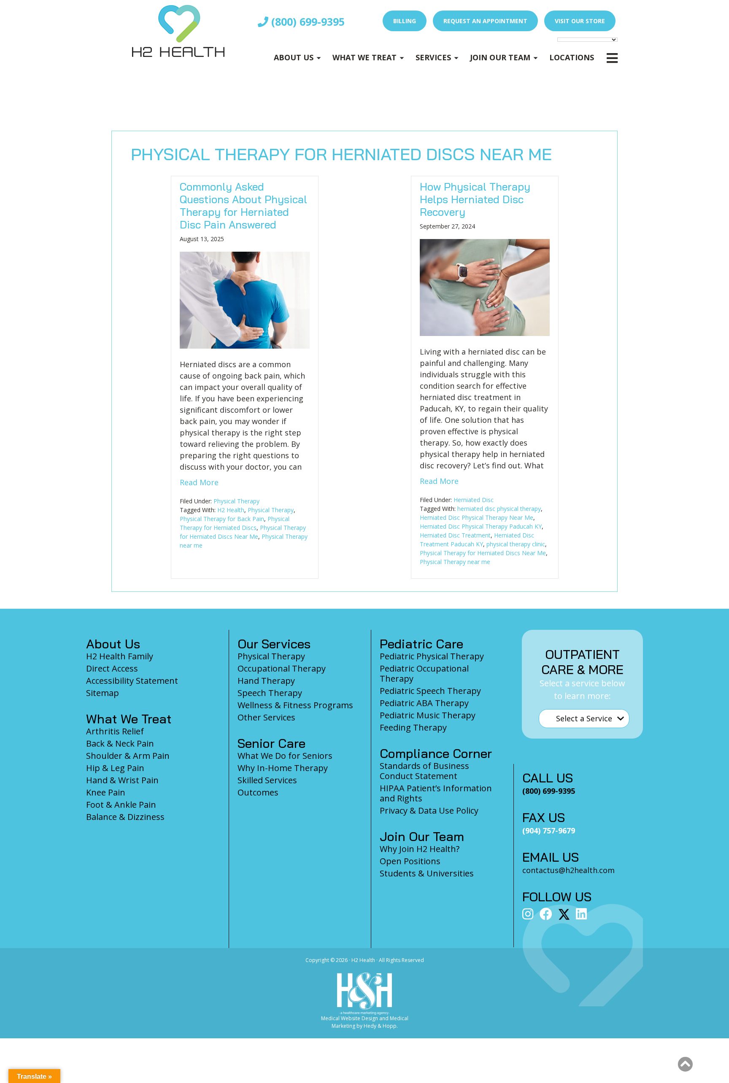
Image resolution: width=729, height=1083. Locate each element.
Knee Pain (105, 792)
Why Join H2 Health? (419, 849)
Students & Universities (427, 873)
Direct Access (112, 668)
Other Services (266, 717)
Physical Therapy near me (455, 562)
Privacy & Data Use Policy (429, 810)
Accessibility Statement (132, 680)
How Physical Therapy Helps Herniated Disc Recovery (475, 199)
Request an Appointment (485, 21)
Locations (571, 57)
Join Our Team (500, 57)
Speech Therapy (270, 693)
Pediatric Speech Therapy (430, 690)
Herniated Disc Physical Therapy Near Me (476, 517)
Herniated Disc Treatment (455, 535)
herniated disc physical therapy (499, 509)
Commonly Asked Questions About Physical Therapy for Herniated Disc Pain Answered (243, 205)
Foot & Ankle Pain (121, 804)
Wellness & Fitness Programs (295, 705)
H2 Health (230, 510)
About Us (293, 57)
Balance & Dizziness (125, 816)
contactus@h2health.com (568, 870)
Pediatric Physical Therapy (432, 656)
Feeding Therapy (413, 727)
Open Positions (410, 861)
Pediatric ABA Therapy (424, 703)
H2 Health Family (119, 656)
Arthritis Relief (115, 731)
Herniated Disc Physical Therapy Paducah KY (481, 526)
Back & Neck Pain (120, 743)
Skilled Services (267, 780)
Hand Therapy (266, 680)
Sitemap (102, 693)
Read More (199, 482)
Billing (404, 21)
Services (433, 57)
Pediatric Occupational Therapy (424, 673)
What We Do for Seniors (285, 755)
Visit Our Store (580, 21)
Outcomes (258, 792)
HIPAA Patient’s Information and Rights (436, 793)
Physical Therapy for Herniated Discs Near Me (483, 553)
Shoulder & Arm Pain (128, 755)
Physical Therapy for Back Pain (222, 519)
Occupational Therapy (282, 668)
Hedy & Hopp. (381, 1025)
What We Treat (364, 57)
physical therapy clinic (515, 544)
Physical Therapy (236, 501)
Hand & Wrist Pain (122, 780)
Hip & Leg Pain (115, 768)
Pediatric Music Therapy (427, 715)
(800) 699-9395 (306, 21)
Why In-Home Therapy (283, 768)
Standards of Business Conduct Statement (424, 771)
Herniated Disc (474, 500)
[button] (685, 1064)
